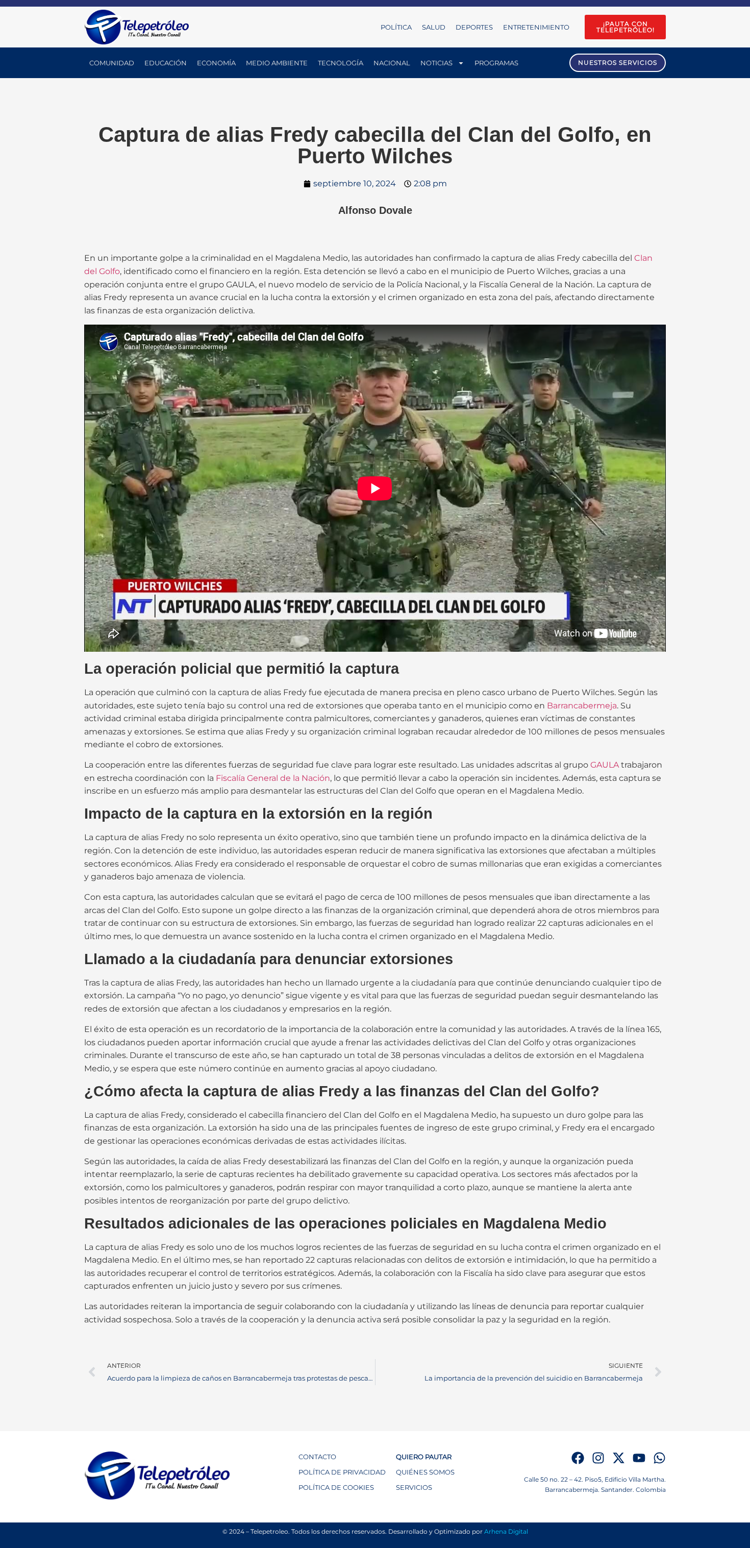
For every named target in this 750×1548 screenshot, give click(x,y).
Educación (165, 63)
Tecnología (340, 63)
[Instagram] (598, 1458)
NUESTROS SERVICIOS (617, 62)
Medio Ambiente (277, 63)
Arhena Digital (506, 1531)
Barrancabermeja (582, 705)
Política (396, 27)
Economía (216, 63)
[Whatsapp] (659, 1458)
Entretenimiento (536, 27)
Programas (496, 63)
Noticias (436, 63)
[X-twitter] (618, 1458)
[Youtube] (639, 1458)
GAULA (604, 765)
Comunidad (111, 63)
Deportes (474, 27)
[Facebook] (577, 1458)
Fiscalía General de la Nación (273, 778)
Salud (433, 27)
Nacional (391, 63)
